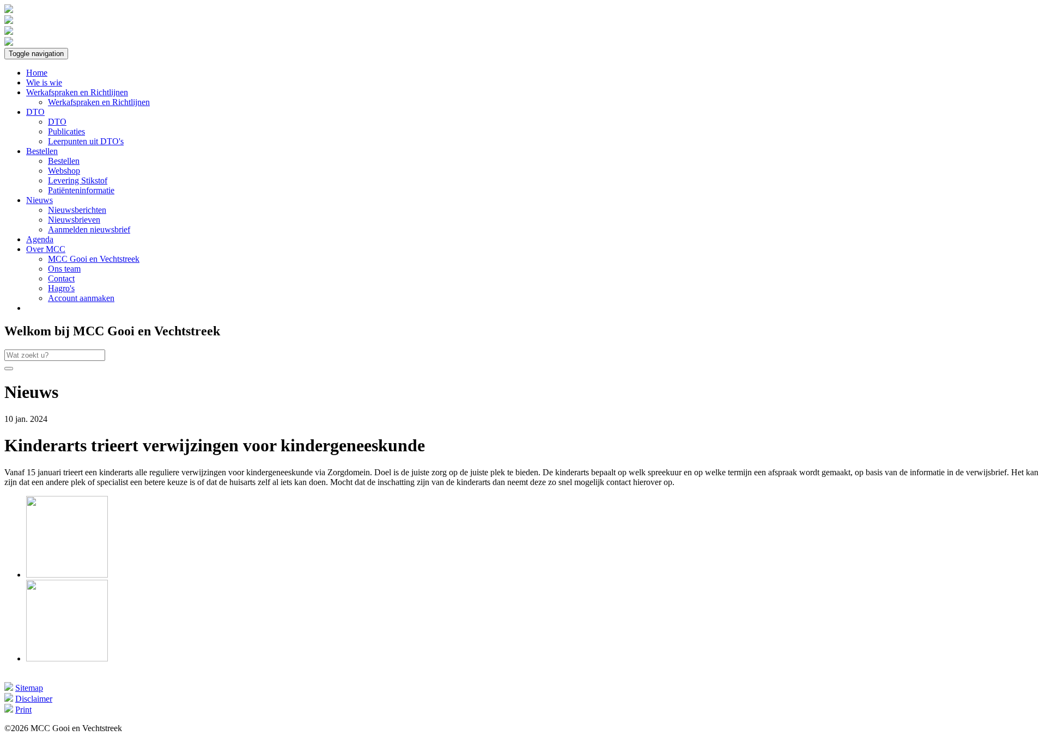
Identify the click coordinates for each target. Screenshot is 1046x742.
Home (36, 72)
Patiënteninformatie (81, 190)
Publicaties (66, 131)
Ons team (64, 268)
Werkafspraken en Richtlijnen (77, 92)
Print (23, 709)
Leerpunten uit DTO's (86, 141)
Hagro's (61, 288)
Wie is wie (44, 82)
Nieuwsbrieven (74, 219)
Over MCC (45, 249)
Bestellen (42, 151)
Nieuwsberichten (77, 209)
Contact (61, 278)
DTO (35, 111)
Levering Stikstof (77, 180)
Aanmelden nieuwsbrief (89, 229)
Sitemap (29, 687)
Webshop (64, 170)
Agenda (39, 239)
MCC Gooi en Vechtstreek (93, 258)
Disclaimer (33, 698)
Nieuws (39, 200)
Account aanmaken (81, 298)
